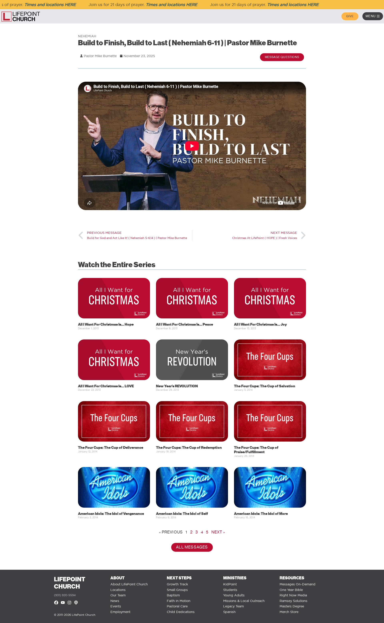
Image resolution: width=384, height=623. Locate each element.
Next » (218, 532)
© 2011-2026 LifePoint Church (74, 615)
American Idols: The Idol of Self (182, 513)
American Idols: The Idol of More (261, 513)
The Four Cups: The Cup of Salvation (264, 386)
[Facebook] (56, 602)
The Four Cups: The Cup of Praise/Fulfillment (256, 449)
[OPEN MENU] (378, 16)
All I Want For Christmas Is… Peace (184, 324)
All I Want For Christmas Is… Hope (106, 324)
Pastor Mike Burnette (100, 56)
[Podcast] (76, 602)
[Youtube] (63, 602)
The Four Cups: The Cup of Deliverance (110, 447)
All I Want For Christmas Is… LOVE (106, 386)
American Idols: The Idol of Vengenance (111, 513)
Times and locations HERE (37, 4)
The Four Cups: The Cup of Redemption (189, 447)
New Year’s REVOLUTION (177, 386)
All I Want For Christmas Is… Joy (260, 324)
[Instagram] (69, 602)
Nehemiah (87, 36)
